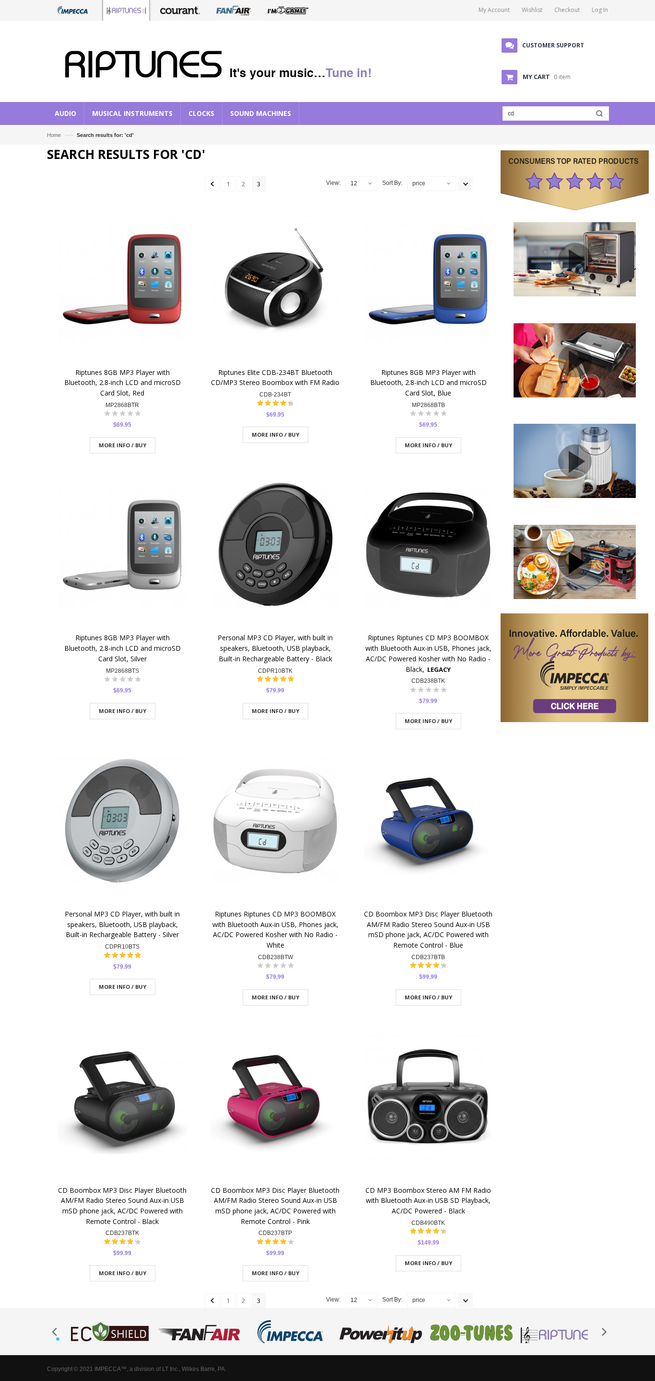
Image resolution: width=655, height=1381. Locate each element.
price (418, 183)
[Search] (597, 115)
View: (333, 183)
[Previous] (212, 184)
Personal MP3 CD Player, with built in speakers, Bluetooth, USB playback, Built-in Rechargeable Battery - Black (275, 648)
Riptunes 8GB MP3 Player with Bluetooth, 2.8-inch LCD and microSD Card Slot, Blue (428, 382)
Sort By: (392, 183)
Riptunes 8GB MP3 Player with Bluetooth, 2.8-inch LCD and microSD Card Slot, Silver (122, 648)
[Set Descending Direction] (465, 183)
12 (354, 183)
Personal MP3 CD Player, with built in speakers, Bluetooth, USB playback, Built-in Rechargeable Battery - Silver (122, 924)
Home (54, 135)
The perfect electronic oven (574, 296)
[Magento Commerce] (222, 62)
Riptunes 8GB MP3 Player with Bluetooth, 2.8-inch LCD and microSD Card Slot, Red (122, 382)
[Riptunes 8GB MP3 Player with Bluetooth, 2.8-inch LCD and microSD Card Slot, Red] (122, 280)
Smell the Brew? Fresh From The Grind (574, 497)
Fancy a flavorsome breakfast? (574, 598)
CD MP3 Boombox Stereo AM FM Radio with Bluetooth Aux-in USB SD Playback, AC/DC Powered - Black (428, 1200)
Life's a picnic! (574, 397)
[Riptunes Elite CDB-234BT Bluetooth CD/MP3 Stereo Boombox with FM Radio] (275, 280)
